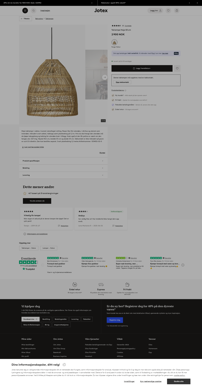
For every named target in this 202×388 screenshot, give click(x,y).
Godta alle (179, 381)
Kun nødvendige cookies (150, 381)
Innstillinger (129, 381)
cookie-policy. (179, 375)
